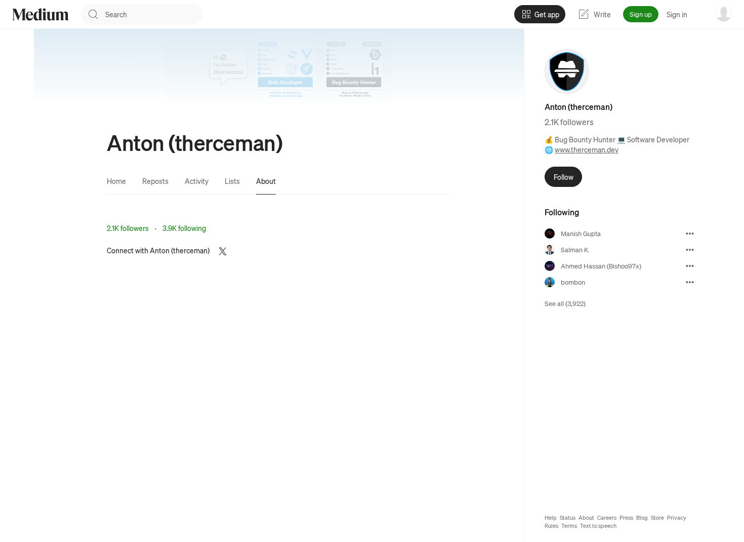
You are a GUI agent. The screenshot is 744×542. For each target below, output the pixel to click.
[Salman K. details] (690, 250)
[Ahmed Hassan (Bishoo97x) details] (690, 266)
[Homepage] (40, 14)
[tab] (116, 181)
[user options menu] (724, 13)
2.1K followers (128, 228)
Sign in (677, 14)
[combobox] (153, 14)
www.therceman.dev (586, 149)
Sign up (641, 14)
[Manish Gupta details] (690, 233)
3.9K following (184, 228)
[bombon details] (690, 282)
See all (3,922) (565, 303)
